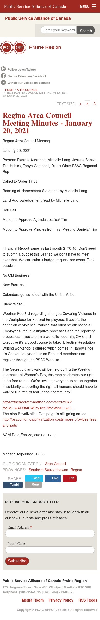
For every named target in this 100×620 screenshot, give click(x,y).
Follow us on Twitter (22, 69)
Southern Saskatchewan (48, 469)
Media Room (33, 600)
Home (9, 90)
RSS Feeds (87, 600)
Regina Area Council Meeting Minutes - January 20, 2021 (35, 93)
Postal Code (16, 543)
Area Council (27, 90)
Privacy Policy (61, 600)
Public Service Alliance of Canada (35, 6)
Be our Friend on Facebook (27, 76)
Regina (76, 469)
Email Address (20, 527)
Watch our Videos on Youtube (29, 82)
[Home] (50, 47)
